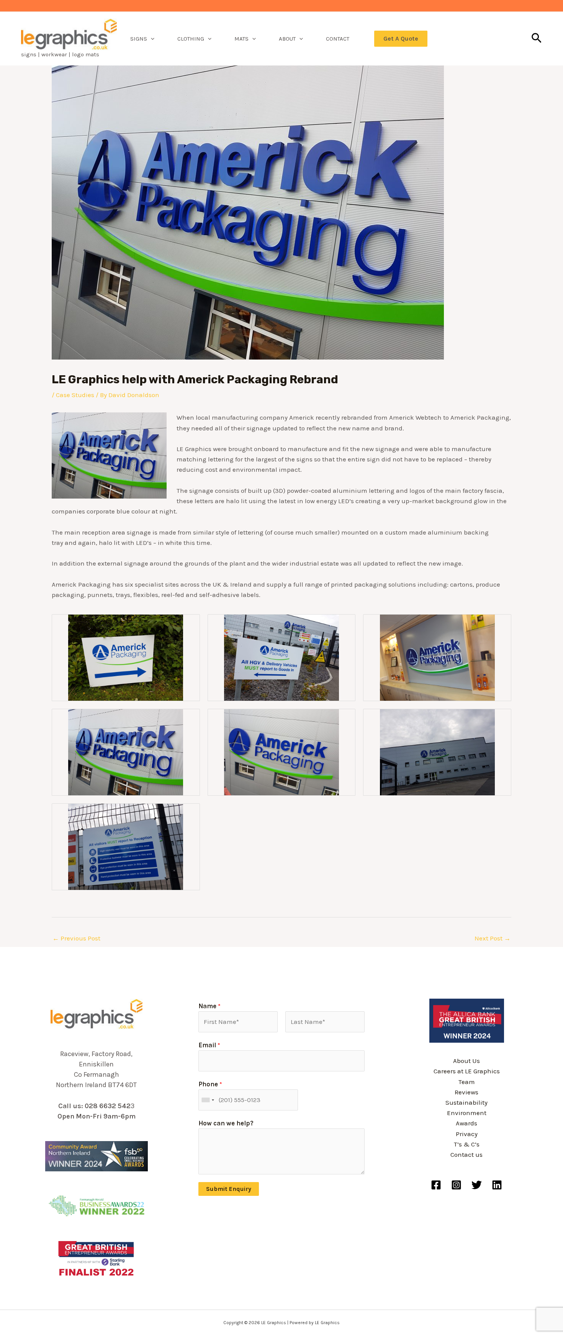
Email (209, 1045)
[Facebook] (436, 1185)
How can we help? (226, 1123)
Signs (138, 38)
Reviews (466, 1092)
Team (466, 1082)
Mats (241, 38)
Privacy (467, 1134)
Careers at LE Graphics (467, 1071)
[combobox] (207, 1100)
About (287, 38)
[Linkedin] (497, 1185)
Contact (337, 38)
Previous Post (76, 938)
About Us (466, 1061)
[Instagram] (456, 1185)
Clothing (190, 38)
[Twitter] (476, 1185)
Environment (466, 1113)
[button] (150, 39)
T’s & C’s (467, 1144)
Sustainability (466, 1102)
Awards (466, 1123)
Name (209, 1006)
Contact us (466, 1154)
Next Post (493, 938)
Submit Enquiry (228, 1188)
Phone (210, 1084)
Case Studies (75, 395)
